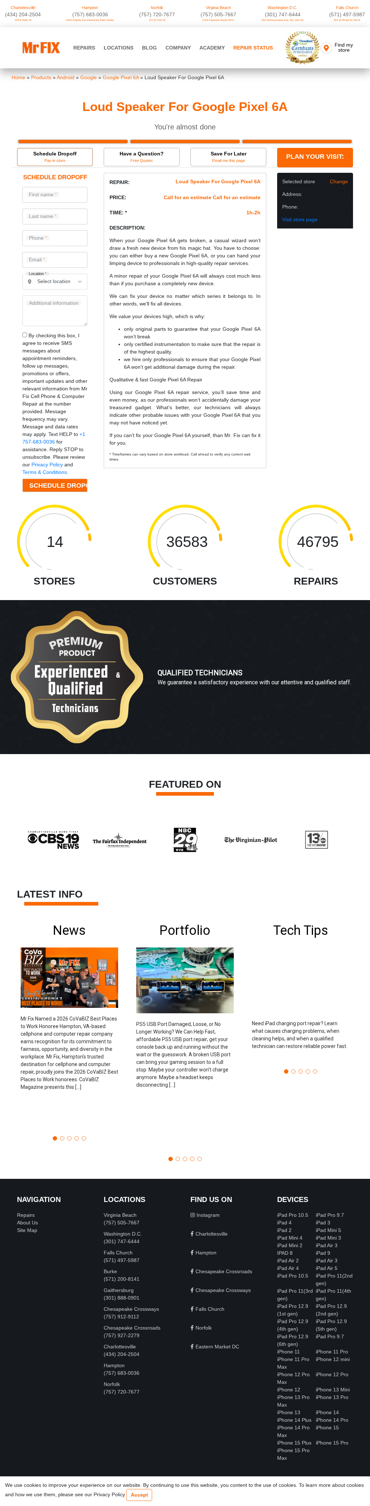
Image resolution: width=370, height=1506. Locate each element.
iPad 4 (284, 1222)
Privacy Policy (47, 464)
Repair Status (253, 48)
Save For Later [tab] (228, 157)
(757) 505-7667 (218, 14)
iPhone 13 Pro (332, 1397)
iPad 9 (323, 1253)
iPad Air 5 (326, 1268)
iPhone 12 (288, 1389)
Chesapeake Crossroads (132, 1328)
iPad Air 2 (288, 1260)
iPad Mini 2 (289, 1245)
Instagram (208, 1215)
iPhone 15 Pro (332, 1443)
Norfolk (157, 7)
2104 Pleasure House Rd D (218, 20)
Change (339, 181)
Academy (212, 48)
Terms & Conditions (44, 472)
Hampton (90, 7)
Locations (118, 48)
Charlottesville (23, 7)
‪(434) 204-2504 (23, 14)
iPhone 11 (288, 1352)
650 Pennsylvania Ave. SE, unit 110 (283, 20)
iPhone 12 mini (333, 1359)
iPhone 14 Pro (332, 1420)
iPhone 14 (327, 1412)
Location (37, 274)
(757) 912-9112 (121, 1316)
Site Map (27, 1230)
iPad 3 (323, 1222)
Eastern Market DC (217, 1346)
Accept (139, 1495)
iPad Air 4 (288, 1268)
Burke (110, 1271)
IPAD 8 (285, 1253)
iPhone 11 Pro (332, 1352)
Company (178, 48)
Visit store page (300, 219)
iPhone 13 (288, 1412)
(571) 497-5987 (347, 14)
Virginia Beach (218, 7)
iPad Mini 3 (328, 1238)
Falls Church (347, 7)
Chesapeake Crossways (131, 1309)
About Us (27, 1222)
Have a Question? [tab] (142, 157)
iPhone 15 (327, 1427)
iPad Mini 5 (328, 1230)
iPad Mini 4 (289, 1238)
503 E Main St (23, 20)
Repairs (84, 48)
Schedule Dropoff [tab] (55, 157)
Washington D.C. (282, 7)
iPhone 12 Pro (332, 1374)
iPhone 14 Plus (294, 1420)
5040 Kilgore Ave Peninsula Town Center (90, 20)
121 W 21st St (157, 20)
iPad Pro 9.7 (330, 1215)
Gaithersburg (119, 1290)
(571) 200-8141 (121, 1279)
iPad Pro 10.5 (292, 1215)
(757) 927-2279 (121, 1335)
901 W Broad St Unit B (347, 20)
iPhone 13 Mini (333, 1389)
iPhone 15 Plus (294, 1443)
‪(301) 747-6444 (283, 14)
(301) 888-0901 (121, 1298)
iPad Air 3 (326, 1245)
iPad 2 (284, 1230)
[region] (185, 684)
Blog (149, 48)
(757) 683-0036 (90, 14)
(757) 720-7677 (157, 14)
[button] (69, 1026)
